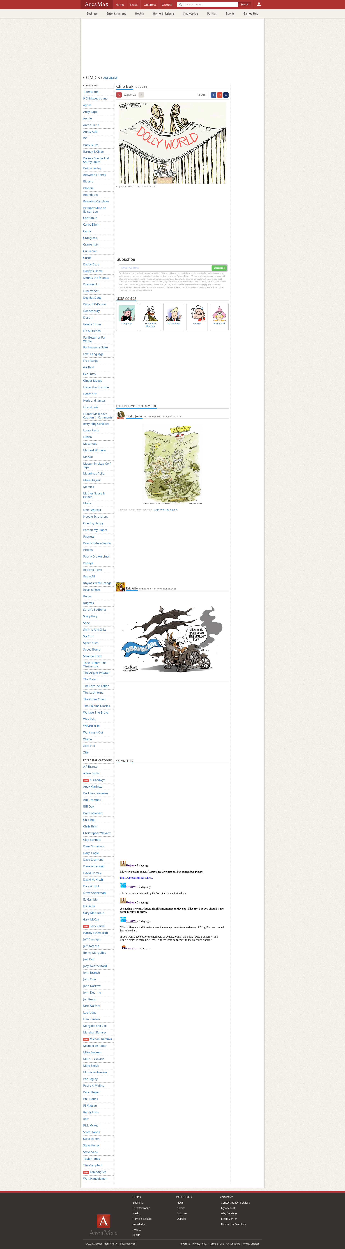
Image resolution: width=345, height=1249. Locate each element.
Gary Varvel (94, 926)
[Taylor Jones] (120, 414)
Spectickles (90, 643)
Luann (87, 437)
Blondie (88, 188)
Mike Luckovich (93, 1059)
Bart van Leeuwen (95, 793)
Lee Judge (89, 1012)
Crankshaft (90, 244)
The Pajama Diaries (96, 706)
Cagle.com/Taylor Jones (166, 509)
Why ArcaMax (229, 1213)
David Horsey (92, 873)
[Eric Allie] (120, 586)
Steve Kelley (91, 1145)
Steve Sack (90, 1152)
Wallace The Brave (96, 712)
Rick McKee (90, 1125)
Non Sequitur (92, 510)
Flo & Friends (92, 331)
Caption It (90, 218)
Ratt (86, 1119)
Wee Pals (89, 719)
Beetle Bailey (92, 168)
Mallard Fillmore (94, 450)
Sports (230, 13)
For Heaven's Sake (95, 347)
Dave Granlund (93, 860)
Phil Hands (90, 1099)
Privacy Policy (199, 1243)
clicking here (146, 290)
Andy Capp (90, 112)
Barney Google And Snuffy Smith (96, 160)
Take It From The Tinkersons (94, 664)
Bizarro (88, 181)
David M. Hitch (93, 880)
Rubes (87, 596)
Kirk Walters (91, 1006)
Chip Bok (89, 820)
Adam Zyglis (91, 773)
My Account (228, 1208)
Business (92, 13)
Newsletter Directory (233, 1224)
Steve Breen (91, 1139)
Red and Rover (92, 570)
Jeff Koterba (91, 946)
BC (85, 138)
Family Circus (92, 324)
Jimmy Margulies (94, 953)
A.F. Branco (90, 767)
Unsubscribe (233, 1243)
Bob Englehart (93, 813)
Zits (85, 752)
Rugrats (88, 603)
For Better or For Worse (94, 339)
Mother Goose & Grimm (94, 495)
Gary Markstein (93, 913)
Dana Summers (93, 846)
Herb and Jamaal (94, 401)
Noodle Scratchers (95, 517)
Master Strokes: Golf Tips (97, 465)
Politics (212, 13)
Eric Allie (89, 906)
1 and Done (90, 92)
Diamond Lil (91, 284)
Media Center (229, 1218)
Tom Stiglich (95, 1172)
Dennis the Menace (96, 278)
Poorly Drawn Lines (96, 556)
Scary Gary (90, 616)
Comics (181, 1208)
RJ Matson (90, 1105)
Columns (182, 1213)
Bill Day (88, 806)
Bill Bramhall (92, 800)
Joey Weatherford (95, 966)
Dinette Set (90, 291)
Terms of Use (216, 1243)
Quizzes (181, 1218)
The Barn (89, 679)
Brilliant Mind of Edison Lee (94, 210)
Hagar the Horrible (96, 387)
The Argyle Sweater (96, 673)
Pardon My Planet (95, 530)
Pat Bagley (90, 1079)
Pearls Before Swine (97, 543)
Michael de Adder (95, 1046)
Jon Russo (89, 999)
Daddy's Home (93, 271)
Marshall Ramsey (95, 1032)
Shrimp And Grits (94, 630)
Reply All (89, 576)
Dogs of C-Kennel (95, 304)
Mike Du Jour (92, 480)
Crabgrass (90, 238)
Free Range (90, 361)
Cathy (87, 231)
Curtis (87, 258)
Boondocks (90, 195)
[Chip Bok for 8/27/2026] (119, 95)
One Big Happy (93, 523)
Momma (88, 487)
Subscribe (219, 268)
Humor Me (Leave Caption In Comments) (98, 415)
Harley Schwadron (95, 933)
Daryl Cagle (91, 853)
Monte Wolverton (95, 1072)
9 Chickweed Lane (95, 98)
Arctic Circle (91, 125)
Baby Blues (90, 145)
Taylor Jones (91, 1159)
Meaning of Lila (93, 473)
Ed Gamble (90, 899)
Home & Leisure (163, 13)
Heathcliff (89, 394)
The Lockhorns (93, 693)
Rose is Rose (91, 590)
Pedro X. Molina (93, 1086)
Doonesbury (91, 311)
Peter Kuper (91, 1092)
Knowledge (190, 13)
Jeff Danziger (92, 939)
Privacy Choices (251, 1243)
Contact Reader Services (235, 1202)
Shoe (86, 623)
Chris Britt (90, 826)
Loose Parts (91, 430)
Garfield (88, 367)
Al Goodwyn (94, 780)
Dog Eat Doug (92, 298)
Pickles (88, 550)
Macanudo (90, 444)
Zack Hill (89, 746)
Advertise (185, 1243)
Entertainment (116, 13)
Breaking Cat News (96, 201)
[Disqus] (172, 904)
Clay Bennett (92, 840)
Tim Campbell (92, 1165)
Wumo (87, 739)
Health (139, 13)
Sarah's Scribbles (95, 610)
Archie (87, 118)
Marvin (88, 457)
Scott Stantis (91, 1132)
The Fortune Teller (96, 686)
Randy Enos (91, 1112)
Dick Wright (91, 886)
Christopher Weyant (97, 833)
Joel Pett (89, 959)
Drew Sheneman (94, 893)
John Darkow (92, 986)
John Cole (89, 979)
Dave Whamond (93, 866)
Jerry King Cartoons (96, 424)
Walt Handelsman (95, 1179)
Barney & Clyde (93, 152)
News (180, 1202)
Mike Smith (91, 1066)
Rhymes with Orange (97, 583)
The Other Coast (94, 699)
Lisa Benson (91, 1019)
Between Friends (94, 175)
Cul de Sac (90, 251)
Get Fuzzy (89, 374)
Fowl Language (93, 354)
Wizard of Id (91, 726)
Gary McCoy (91, 919)
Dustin (87, 318)
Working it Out (93, 732)
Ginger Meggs (92, 381)
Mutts (87, 503)
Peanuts (88, 536)
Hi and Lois (90, 407)
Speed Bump (91, 649)
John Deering (92, 992)
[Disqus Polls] (172, 808)
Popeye (88, 563)
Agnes (87, 105)
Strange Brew (92, 656)
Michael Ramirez (98, 1039)
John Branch (91, 973)
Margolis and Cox (95, 1026)
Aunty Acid (90, 132)
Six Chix (88, 636)
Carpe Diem (91, 224)
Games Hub (250, 13)
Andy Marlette (92, 786)
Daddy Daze (91, 264)
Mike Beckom (92, 1052)
